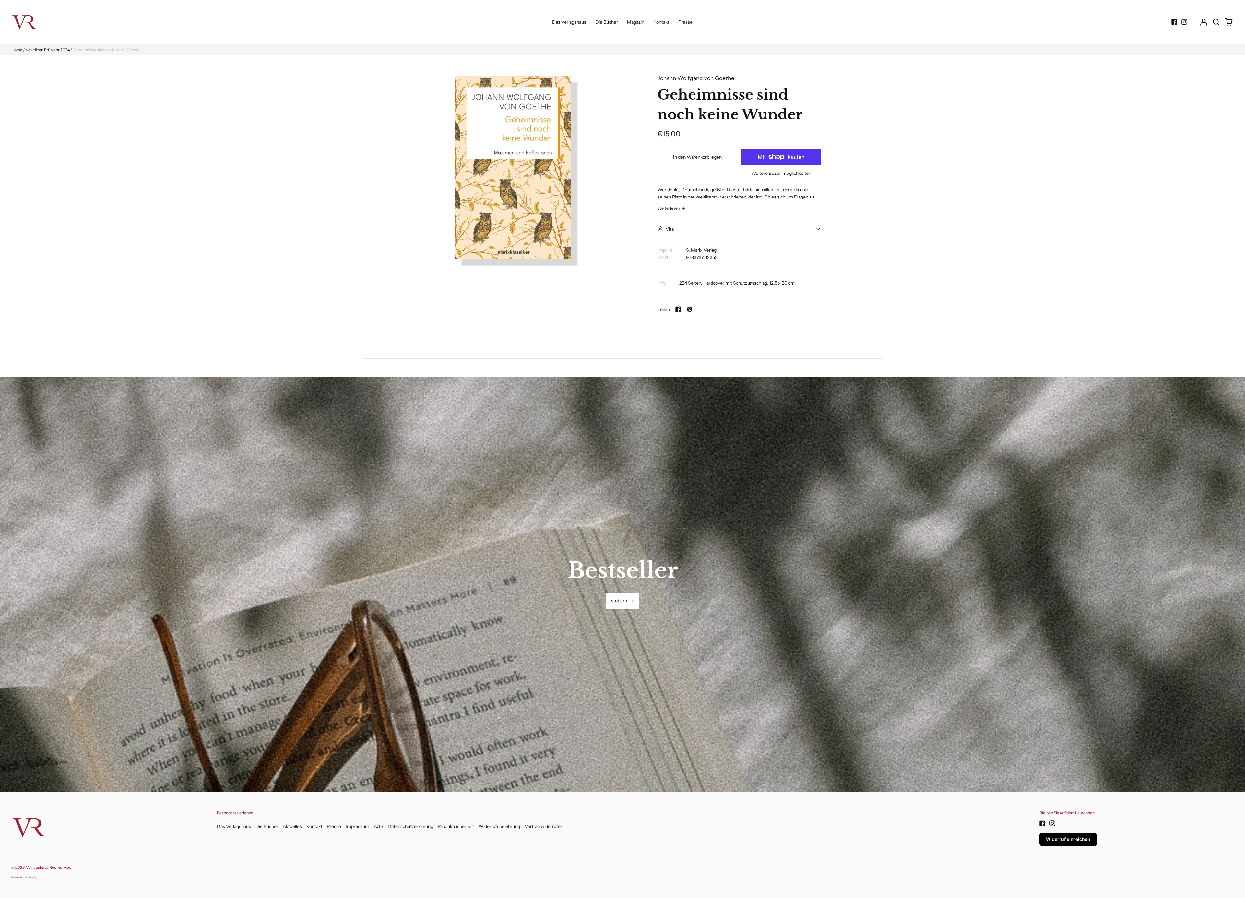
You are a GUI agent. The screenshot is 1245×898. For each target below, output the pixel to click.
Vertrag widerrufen (544, 826)
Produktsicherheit (456, 826)
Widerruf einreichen (1068, 839)
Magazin (635, 22)
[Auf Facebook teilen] (678, 309)
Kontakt (661, 22)
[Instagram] (1184, 22)
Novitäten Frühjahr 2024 (47, 49)
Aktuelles (292, 826)
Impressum (357, 826)
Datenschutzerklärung (410, 826)
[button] (1216, 22)
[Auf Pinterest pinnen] (690, 309)
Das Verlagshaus (569, 22)
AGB (378, 826)
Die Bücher (606, 22)
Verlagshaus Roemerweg (48, 867)
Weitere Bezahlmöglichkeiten (781, 173)
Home (16, 49)
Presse (685, 22)
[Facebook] (1174, 22)
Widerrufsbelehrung (499, 826)
